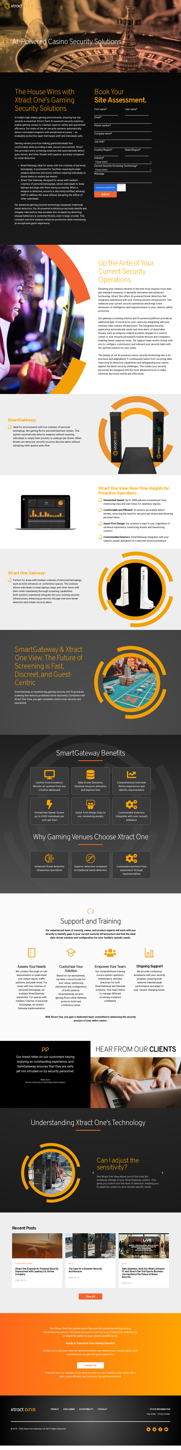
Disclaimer (69, 1409)
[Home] (31, 1409)
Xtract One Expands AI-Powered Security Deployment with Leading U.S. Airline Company (36, 1271)
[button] (45, 1098)
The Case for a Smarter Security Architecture (85, 1270)
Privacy (55, 1409)
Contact (102, 1409)
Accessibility (86, 1409)
